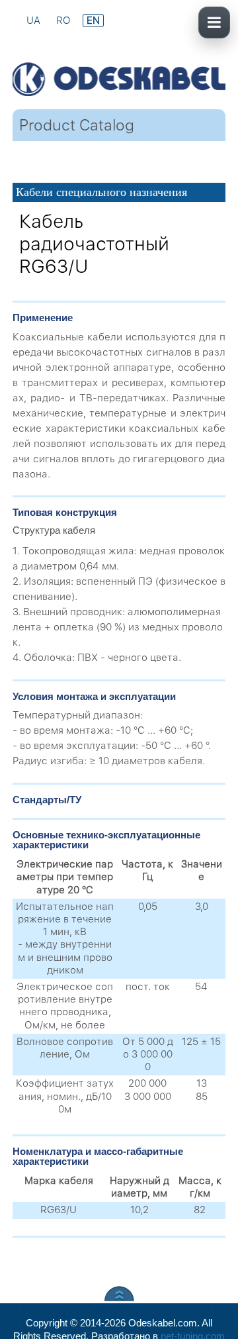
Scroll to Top (119, 1293)
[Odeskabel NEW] (119, 63)
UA (34, 20)
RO (64, 20)
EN (93, 20)
